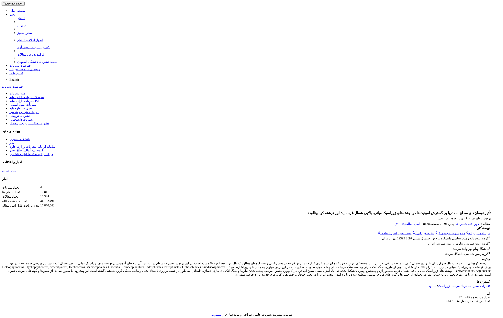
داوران (21, 25)
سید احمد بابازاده (479, 233)
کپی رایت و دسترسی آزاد (33, 47)
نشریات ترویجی (19, 115)
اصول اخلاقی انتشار (30, 40)
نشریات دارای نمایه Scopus (26, 97)
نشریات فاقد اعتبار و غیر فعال (29, 123)
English (14, 79)
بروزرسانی (9, 170)
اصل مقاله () (408, 223)
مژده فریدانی (424, 233)
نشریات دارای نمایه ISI (24, 101)
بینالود (432, 286)
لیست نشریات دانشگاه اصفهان (37, 61)
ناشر (12, 14)
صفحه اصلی (17, 10)
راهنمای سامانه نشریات (24, 69)
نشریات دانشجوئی (21, 119)
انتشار (21, 18)
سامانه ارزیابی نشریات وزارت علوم (32, 146)
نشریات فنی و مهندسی (24, 112)
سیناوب (216, 314)
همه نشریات (17, 93)
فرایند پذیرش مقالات (30, 54)
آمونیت (456, 286)
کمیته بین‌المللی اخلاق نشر (26, 150)
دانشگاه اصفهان (19, 139)
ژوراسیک (444, 286)
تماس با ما (16, 73)
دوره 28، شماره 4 (467, 223)
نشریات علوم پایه (20, 108)
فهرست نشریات (20, 65)
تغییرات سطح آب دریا (476, 286)
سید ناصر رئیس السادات (395, 233)
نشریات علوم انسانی (22, 104)
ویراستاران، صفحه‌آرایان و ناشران (31, 154)
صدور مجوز (24, 32)
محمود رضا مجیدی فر (451, 233)
